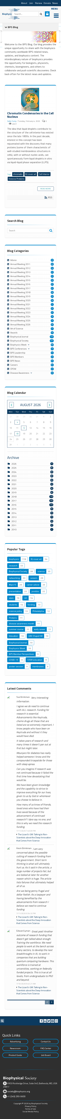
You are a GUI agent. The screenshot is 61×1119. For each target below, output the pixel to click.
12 (52, 353)
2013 (13, 517)
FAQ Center (46, 1048)
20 (52, 260)
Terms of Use (30, 1109)
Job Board (46, 1055)
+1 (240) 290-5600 (16, 1096)
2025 (13, 467)
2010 (13, 529)
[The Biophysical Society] (11, 13)
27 (52, 312)
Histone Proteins (16, 178)
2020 (13, 488)
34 (52, 268)
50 (52, 373)
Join (31, 3)
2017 (13, 500)
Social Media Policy (31, 1111)
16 (52, 332)
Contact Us (46, 1041)
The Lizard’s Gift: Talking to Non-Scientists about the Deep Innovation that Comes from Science (33, 837)
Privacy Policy (30, 1106)
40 (52, 264)
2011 (13, 525)
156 (51, 336)
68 (52, 344)
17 (52, 328)
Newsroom (15, 1048)
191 (51, 340)
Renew (38, 3)
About (24, 3)
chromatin (18, 174)
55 (52, 361)
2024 (13, 472)
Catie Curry (11, 121)
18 (17, 433)
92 (52, 365)
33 (52, 280)
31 (52, 272)
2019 (13, 492)
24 (52, 357)
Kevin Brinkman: (24, 848)
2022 (13, 480)
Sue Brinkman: (23, 697)
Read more (45, 188)
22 (52, 369)
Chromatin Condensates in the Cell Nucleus (30, 100)
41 (52, 288)
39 (52, 292)
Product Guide (15, 1055)
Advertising (15, 1041)
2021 (13, 484)
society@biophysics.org (18, 1091)
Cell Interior (44, 174)
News (55, 3)
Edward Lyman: (23, 931)
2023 (13, 476)
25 (52, 296)
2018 (13, 496)
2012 (13, 521)
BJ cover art (30, 174)
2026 (13, 463)
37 (52, 284)
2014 (13, 513)
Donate (47, 3)
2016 (13, 504)
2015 (13, 508)
